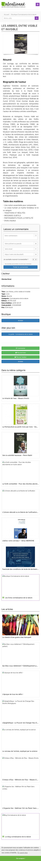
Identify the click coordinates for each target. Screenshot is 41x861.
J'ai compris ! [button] (20, 858)
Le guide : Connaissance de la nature (20, 334)
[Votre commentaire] (20, 237)
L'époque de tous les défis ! (12, 694)
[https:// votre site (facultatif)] (20, 254)
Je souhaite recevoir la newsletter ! (15, 259)
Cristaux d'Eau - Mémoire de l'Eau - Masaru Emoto (21, 780)
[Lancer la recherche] (37, 18)
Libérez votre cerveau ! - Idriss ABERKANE (18, 541)
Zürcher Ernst (6, 279)
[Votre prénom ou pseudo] (20, 243)
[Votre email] (20, 249)
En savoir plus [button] (23, 853)
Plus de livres (21, 352)
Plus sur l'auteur (21, 357)
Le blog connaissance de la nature (18, 837)
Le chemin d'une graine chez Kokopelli (16, 637)
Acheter (20, 320)
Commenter (21, 348)
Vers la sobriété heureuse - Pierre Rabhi (17, 455)
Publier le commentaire (20, 267)
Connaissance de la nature (19, 298)
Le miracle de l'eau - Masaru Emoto (15, 398)
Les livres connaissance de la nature (18, 598)
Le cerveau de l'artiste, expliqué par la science (19, 751)
